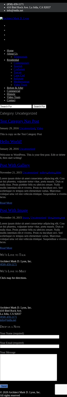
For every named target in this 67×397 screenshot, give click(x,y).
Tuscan (17, 72)
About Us (12, 53)
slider (58, 172)
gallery (43, 172)
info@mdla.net (8, 320)
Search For (39, 106)
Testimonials (20, 56)
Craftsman (19, 69)
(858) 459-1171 (8, 264)
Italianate (19, 78)
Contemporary (21, 63)
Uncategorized (27, 128)
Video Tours (20, 84)
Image (26, 217)
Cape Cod (19, 75)
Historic (11, 94)
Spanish (18, 66)
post (62, 217)
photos (51, 172)
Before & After (15, 87)
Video (40, 128)
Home (10, 50)
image (56, 217)
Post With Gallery (15, 165)
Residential (13, 59)
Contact (11, 100)
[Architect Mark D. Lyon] (14, 18)
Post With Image (14, 210)
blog (50, 217)
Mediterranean (21, 81)
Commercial (13, 90)
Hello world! (11, 141)
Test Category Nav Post (19, 121)
